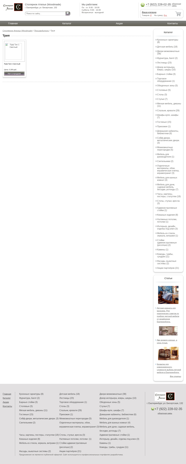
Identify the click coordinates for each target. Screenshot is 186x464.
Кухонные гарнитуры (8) (31, 394)
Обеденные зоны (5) (167, 85)
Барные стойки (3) (166, 74)
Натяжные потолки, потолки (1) (167, 220)
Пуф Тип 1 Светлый (12, 64)
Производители (41, 31)
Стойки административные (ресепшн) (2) (167, 242)
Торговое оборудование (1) (166, 79)
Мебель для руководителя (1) (165, 155)
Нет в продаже (14, 74)
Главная (13, 23)
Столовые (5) (164, 90)
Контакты (172, 23)
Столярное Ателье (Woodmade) (18, 31)
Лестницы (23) (164, 62)
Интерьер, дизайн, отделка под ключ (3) (167, 227)
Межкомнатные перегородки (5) (165, 148)
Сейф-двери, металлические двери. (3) (168, 140)
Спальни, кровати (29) (168, 110)
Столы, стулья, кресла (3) (72, 435)
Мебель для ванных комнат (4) (167, 178)
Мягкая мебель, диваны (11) (33, 410)
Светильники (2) (165, 161)
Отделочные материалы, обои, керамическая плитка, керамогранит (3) (168, 169)
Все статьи (175, 376)
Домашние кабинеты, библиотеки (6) (168, 132)
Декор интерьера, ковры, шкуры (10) (166, 68)
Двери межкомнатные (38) (113, 394)
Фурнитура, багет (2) (167, 58)
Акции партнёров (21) (168, 268)
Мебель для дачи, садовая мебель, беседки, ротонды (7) (167, 187)
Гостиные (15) (164, 122)
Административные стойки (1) (115, 435)
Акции (119, 23)
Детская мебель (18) (167, 47)
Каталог (66, 23)
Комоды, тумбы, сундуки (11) (165, 255)
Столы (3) (162, 94)
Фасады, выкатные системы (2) (166, 262)
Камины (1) (162, 249)
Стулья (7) (162, 99)
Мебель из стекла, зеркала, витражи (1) (167, 234)
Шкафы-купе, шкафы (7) (112, 410)
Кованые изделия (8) (167, 215)
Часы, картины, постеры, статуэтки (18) (169, 195)
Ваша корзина (149, 12)
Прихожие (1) (164, 126)
